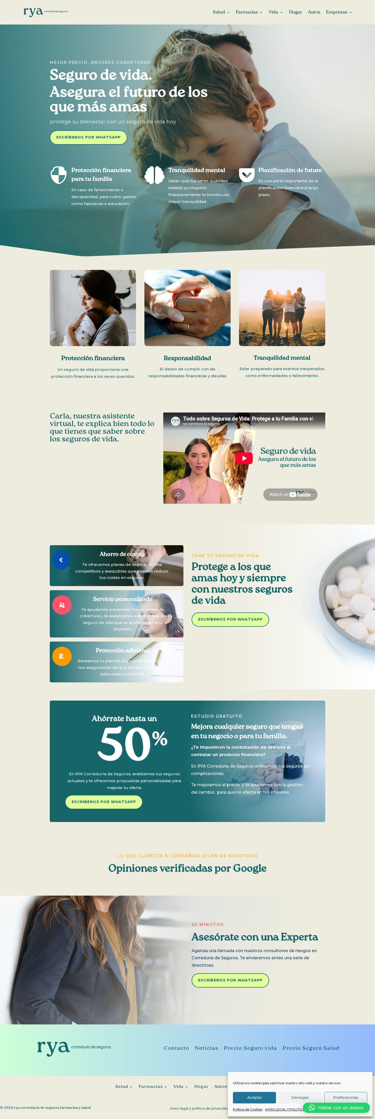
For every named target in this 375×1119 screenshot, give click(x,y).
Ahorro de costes (122, 554)
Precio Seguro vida (250, 1048)
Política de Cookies (247, 1109)
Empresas (336, 12)
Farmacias (247, 12)
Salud (219, 12)
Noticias (206, 1048)
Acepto (254, 1097)
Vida (273, 12)
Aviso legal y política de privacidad (199, 1108)
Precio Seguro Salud (311, 1048)
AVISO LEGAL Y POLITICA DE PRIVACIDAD (298, 1109)
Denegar (300, 1097)
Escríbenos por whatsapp (88, 137)
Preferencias (345, 1097)
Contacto (176, 1048)
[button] (336, 1108)
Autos (314, 12)
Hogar (295, 12)
